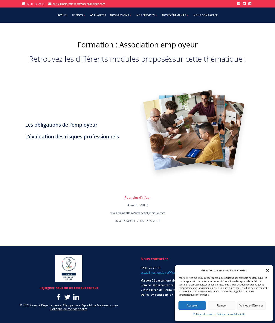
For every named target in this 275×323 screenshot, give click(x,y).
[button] (267, 270)
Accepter (192, 305)
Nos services (145, 15)
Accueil (62, 15)
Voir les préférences (251, 305)
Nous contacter (205, 15)
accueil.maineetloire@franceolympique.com (170, 272)
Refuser (222, 305)
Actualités (98, 15)
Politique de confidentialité (231, 314)
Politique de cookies (204, 314)
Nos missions (119, 15)
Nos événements (174, 15)
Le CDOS (77, 15)
